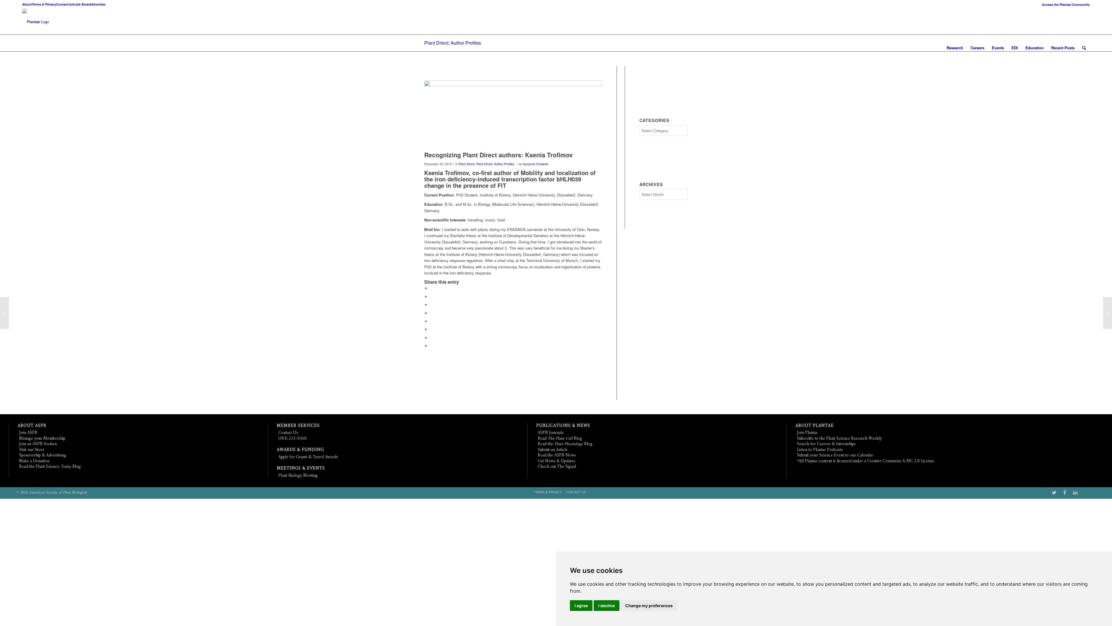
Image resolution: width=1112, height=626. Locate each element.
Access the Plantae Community (1066, 4)
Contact (62, 4)
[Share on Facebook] (431, 288)
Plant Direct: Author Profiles (452, 42)
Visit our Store (31, 450)
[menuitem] (1064, 4)
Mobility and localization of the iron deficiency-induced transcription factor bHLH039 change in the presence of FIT (510, 179)
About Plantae (814, 426)
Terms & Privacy (44, 4)
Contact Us (288, 433)
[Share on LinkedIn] (431, 313)
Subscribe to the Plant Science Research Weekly (839, 439)
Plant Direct (467, 164)
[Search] (1084, 48)
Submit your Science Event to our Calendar (835, 455)
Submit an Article (553, 450)
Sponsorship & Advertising (42, 455)
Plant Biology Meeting (298, 476)
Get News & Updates (556, 461)
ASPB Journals (551, 433)
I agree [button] (581, 605)
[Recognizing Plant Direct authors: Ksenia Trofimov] (513, 114)
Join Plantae (807, 433)
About (27, 4)
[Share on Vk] (431, 329)
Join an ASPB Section (38, 444)
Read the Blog (565, 444)
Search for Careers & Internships (826, 444)
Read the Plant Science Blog (50, 467)
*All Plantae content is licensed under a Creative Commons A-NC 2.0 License (865, 461)
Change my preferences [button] (649, 605)
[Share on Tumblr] (431, 321)
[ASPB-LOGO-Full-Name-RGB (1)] (31, 22)
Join (71, 4)
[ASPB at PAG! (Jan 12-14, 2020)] (4, 313)
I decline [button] (606, 605)
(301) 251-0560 (292, 439)
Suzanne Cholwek (535, 164)
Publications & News (563, 426)
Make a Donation (34, 461)
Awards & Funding (300, 450)
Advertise (98, 4)
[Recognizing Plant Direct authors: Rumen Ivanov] (1107, 313)
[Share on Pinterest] (431, 304)
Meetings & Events (301, 468)
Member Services (298, 426)
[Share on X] (431, 296)
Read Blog (560, 439)
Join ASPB (28, 433)
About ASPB (32, 426)
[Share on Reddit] (431, 338)
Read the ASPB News (557, 455)
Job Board (83, 4)
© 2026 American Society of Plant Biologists (51, 492)
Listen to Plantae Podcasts (820, 450)
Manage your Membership (42, 439)
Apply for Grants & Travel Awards (308, 457)
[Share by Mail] (431, 346)
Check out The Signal (557, 467)
